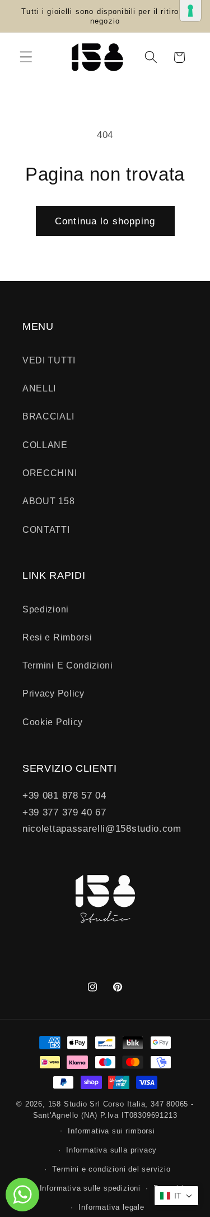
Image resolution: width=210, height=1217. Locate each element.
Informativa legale (111, 1207)
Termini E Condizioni (67, 665)
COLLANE (45, 445)
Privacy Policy (53, 693)
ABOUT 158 (48, 501)
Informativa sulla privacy (111, 1150)
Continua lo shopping (105, 221)
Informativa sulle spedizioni (90, 1188)
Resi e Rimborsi (57, 637)
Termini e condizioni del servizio (111, 1169)
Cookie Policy (52, 722)
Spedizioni (45, 609)
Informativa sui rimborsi (111, 1131)
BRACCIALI (48, 416)
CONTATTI (46, 529)
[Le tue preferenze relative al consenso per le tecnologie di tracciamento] (190, 10)
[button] (26, 57)
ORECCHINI (49, 473)
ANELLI (39, 388)
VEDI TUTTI (49, 360)
